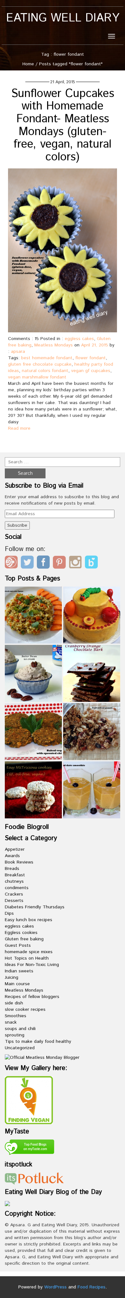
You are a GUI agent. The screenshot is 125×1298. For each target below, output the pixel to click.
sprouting (14, 1035)
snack (11, 1022)
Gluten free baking (24, 939)
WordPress (55, 1287)
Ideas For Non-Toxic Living (32, 964)
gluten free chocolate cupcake (39, 364)
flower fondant (90, 358)
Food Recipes (91, 1287)
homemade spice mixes (29, 952)
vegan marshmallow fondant (37, 377)
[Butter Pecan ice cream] (33, 673)
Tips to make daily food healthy (38, 1041)
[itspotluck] (34, 1178)
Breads (12, 868)
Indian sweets (19, 971)
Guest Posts (18, 945)
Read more (19, 428)
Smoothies (15, 1016)
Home (28, 64)
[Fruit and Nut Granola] (91, 731)
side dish (14, 1003)
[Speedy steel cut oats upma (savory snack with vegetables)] (33, 615)
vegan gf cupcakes (90, 371)
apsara (18, 351)
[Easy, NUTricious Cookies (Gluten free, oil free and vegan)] (33, 789)
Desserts (14, 900)
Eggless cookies (21, 932)
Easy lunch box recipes (28, 920)
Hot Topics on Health (27, 958)
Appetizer (15, 849)
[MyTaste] (29, 1148)
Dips (9, 913)
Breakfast (15, 875)
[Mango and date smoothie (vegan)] (91, 789)
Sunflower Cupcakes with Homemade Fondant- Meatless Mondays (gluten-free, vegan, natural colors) (62, 125)
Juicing (11, 977)
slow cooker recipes (25, 1009)
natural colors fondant (45, 371)
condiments (17, 888)
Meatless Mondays (53, 345)
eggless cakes (79, 339)
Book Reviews (19, 862)
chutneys (14, 881)
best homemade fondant (46, 358)
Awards (12, 856)
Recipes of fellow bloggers (32, 997)
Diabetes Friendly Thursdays (34, 907)
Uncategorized (20, 1048)
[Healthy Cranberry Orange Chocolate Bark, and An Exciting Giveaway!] (91, 673)
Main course (17, 984)
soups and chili (20, 1029)
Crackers (14, 894)
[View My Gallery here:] (29, 1100)
